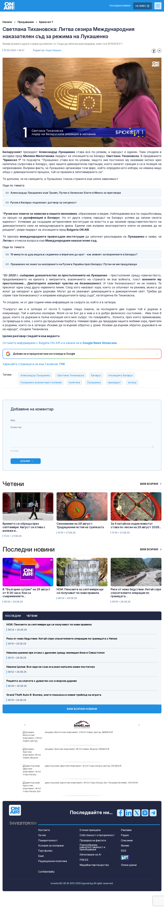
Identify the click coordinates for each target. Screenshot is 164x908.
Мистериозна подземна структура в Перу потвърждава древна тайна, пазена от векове (88, 782)
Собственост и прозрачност (97, 835)
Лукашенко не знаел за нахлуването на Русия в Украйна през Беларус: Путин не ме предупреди (73, 264)
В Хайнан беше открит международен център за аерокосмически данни (80, 732)
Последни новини (120, 6)
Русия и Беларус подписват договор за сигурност (43, 202)
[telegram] (153, 812)
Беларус (96, 375)
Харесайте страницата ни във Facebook (34, 364)
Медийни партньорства (94, 865)
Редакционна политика (52, 861)
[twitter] (136, 812)
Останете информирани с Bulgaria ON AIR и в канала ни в (60, 343)
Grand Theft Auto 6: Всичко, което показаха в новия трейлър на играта (53, 694)
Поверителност (48, 840)
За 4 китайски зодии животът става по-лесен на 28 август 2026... (136, 525)
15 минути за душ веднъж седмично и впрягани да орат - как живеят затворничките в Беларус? (74, 254)
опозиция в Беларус (120, 375)
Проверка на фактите (93, 840)
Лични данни (129, 865)
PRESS (84, 860)
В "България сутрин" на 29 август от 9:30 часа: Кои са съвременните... (26, 593)
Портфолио (45, 851)
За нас (42, 835)
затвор (132, 382)
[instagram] (144, 812)
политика (74, 382)
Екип (41, 856)
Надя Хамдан (53, 50)
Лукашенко (94, 382)
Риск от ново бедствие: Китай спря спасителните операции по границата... (136, 593)
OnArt (125, 857)
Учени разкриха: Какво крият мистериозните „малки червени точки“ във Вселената (86, 766)
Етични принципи (90, 830)
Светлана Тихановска (70, 375)
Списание (127, 840)
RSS (123, 851)
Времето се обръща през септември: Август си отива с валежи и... (24, 527)
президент (114, 382)
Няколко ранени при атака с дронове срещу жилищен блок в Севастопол (55, 652)
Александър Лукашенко (35, 375)
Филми (125, 845)
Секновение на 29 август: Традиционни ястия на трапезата (80, 525)
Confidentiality (46, 872)
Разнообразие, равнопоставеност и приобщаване (92, 847)
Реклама (126, 830)
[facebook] (120, 812)
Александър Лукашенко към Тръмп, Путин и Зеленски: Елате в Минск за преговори (65, 192)
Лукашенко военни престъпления (41, 382)
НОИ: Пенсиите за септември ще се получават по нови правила (49, 624)
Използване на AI (90, 854)
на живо (141, 5)
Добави (25, 461)
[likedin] (128, 812)
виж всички (149, 483)
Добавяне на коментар (32, 409)
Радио (125, 835)
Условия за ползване (51, 845)
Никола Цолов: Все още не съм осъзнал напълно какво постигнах (50, 666)
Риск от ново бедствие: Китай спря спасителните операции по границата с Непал (62, 638)
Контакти (44, 830)
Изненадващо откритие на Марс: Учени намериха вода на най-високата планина (84, 749)
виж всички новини (82, 708)
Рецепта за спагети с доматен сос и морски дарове (41, 680)
